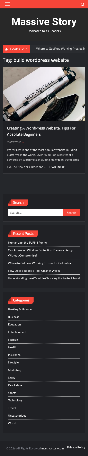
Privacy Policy (76, 447)
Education (14, 324)
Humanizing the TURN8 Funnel (27, 242)
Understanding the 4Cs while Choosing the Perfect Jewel (44, 278)
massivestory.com (52, 448)
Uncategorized (17, 415)
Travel (12, 408)
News (11, 377)
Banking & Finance (20, 309)
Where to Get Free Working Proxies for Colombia (39, 263)
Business (13, 317)
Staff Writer (14, 141)
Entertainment (17, 332)
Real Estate (15, 385)
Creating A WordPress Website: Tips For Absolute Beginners (41, 131)
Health (12, 347)
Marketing (14, 370)
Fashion (13, 339)
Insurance (14, 354)
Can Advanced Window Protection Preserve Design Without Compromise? (40, 252)
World (12, 423)
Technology (15, 400)
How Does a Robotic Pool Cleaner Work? (34, 270)
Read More (57, 166)
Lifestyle (13, 362)
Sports (12, 392)
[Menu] (7, 4)
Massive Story (44, 22)
